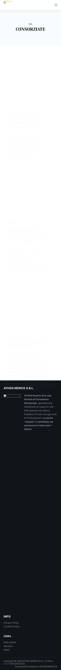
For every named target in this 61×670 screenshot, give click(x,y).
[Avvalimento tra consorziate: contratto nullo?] (30, 86)
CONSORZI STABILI (24, 115)
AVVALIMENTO (14, 112)
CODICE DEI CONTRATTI (31, 112)
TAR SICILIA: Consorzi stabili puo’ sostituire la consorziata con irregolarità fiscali (30, 343)
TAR (18, 223)
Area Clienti (10, 642)
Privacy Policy (11, 622)
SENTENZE (44, 332)
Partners (8, 646)
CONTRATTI (38, 115)
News (7, 649)
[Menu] (56, 5)
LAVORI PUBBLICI (28, 118)
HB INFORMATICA (48, 666)
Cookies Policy (12, 626)
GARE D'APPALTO (32, 332)
